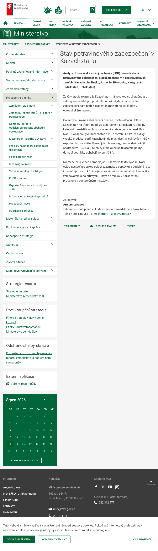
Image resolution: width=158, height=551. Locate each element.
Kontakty (125, 23)
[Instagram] (117, 488)
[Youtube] (110, 488)
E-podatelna (106, 23)
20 (30, 437)
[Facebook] (96, 488)
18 (16, 437)
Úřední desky (37, 23)
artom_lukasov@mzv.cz (116, 214)
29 (44, 444)
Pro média (52, 23)
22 (44, 437)
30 (51, 444)
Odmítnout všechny (54, 539)
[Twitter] (103, 488)
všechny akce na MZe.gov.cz (23, 460)
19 (23, 437)
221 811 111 (61, 516)
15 (44, 430)
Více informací (142, 539)
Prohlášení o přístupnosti (19, 493)
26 (23, 444)
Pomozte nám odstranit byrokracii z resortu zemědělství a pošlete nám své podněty (29, 357)
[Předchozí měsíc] (45, 400)
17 (9, 437)
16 (51, 430)
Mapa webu (10, 512)
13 (30, 430)
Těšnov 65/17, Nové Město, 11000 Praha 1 (66, 496)
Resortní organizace (144, 23)
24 (9, 444)
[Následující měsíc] (51, 400)
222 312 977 (106, 502)
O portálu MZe (12, 487)
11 (16, 430)
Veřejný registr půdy (23, 383)
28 (37, 444)
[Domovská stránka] (5, 23)
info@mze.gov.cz (64, 509)
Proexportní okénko (37, 44)
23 (51, 437)
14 (37, 430)
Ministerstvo (11, 44)
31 (9, 451)
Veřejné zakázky (86, 23)
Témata (18, 23)
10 (9, 430)
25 (16, 444)
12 (23, 430)
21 (37, 437)
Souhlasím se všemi (19, 539)
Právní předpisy (67, 23)
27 (30, 444)
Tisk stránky (72, 226)
